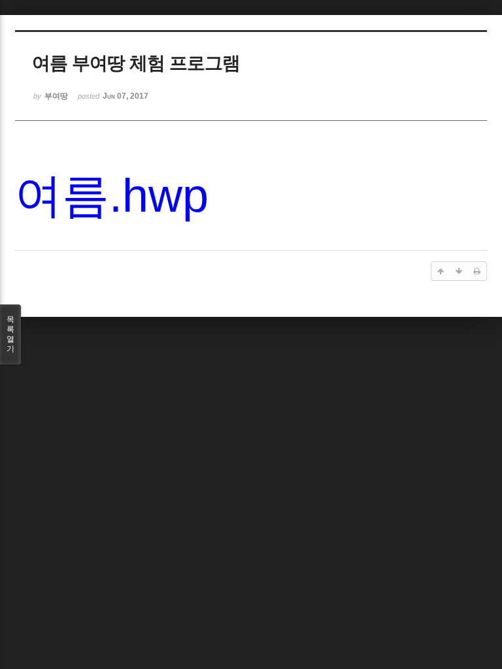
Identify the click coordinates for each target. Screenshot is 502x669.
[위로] (440, 271)
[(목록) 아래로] (459, 271)
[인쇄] (477, 271)
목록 (10, 334)
